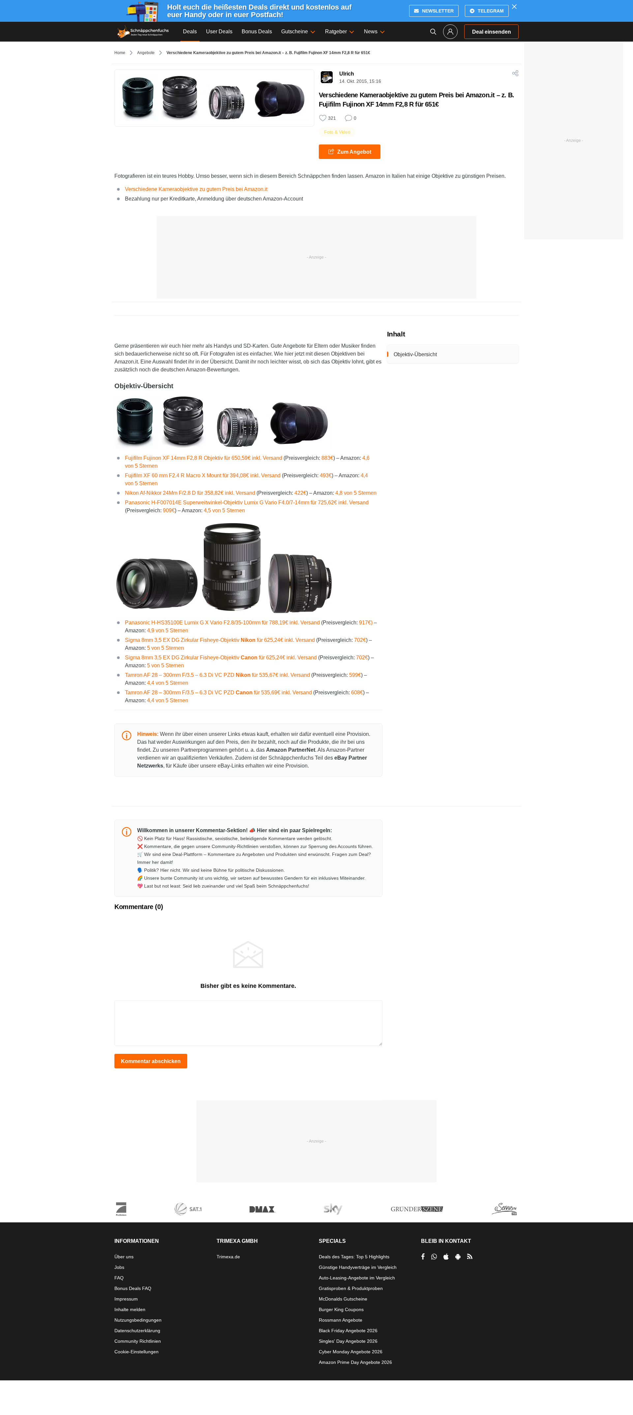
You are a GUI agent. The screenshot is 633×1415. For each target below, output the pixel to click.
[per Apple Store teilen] (446, 1256)
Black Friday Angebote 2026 (348, 1330)
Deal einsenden (491, 32)
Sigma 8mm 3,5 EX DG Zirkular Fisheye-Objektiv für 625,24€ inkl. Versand (220, 640)
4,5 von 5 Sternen (224, 510)
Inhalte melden (129, 1309)
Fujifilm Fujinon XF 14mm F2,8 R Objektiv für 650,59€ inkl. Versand (203, 458)
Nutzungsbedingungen (138, 1320)
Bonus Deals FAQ (132, 1288)
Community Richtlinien (137, 1341)
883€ (327, 458)
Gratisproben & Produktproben (351, 1288)
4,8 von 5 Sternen (356, 493)
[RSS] (469, 1256)
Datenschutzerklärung (137, 1330)
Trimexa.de (228, 1256)
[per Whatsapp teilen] (434, 1256)
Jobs (119, 1267)
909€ (169, 510)
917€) (366, 622)
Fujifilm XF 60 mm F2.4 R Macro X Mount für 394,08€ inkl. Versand (203, 475)
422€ (300, 493)
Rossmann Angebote (340, 1320)
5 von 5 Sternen (165, 648)
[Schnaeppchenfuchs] (143, 32)
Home (119, 52)
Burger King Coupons (341, 1309)
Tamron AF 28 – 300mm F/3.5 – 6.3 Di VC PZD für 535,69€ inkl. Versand (218, 692)
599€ (355, 675)
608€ (357, 692)
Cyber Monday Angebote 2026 (350, 1351)
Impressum (126, 1299)
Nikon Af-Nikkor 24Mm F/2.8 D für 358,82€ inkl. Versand (190, 493)
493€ (326, 475)
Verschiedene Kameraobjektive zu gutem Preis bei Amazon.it (196, 189)
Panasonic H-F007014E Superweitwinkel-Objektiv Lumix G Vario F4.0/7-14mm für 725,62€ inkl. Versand (247, 502)
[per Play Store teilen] (458, 1256)
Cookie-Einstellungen (136, 1351)
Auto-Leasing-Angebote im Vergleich (357, 1277)
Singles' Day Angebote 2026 (348, 1341)
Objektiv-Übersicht (415, 354)
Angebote (146, 52)
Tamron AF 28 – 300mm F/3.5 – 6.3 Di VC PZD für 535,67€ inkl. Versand (217, 675)
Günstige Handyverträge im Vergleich (358, 1267)
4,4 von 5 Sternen (167, 683)
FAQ (119, 1277)
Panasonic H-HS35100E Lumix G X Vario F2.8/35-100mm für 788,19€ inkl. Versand (222, 622)
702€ (360, 640)
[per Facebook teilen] (423, 1256)
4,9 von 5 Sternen (167, 630)
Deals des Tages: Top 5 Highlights (354, 1256)
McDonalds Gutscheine (343, 1299)
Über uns (124, 1256)
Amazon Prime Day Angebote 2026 (355, 1362)
